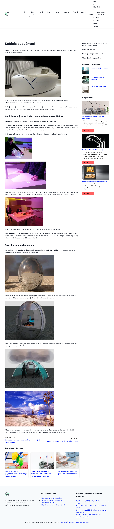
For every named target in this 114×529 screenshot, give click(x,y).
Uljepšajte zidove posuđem (91, 58)
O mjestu (64, 522)
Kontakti (71, 522)
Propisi (75, 12)
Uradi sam (57, 13)
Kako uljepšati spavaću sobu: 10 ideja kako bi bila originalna (95, 44)
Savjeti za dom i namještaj (45, 13)
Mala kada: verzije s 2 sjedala (99, 68)
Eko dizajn (32, 13)
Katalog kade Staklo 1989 (98, 86)
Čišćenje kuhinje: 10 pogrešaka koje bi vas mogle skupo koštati (16, 473)
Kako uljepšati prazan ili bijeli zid (93, 54)
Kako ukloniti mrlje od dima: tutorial (53, 505)
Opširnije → (87, 130)
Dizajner (66, 12)
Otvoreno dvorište (88, 49)
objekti (83, 12)
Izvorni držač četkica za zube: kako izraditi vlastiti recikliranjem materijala (41, 473)
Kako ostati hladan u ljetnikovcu (51, 500)
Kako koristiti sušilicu (48, 503)
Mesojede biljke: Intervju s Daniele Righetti (63, 441)
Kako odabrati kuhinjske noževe (51, 498)
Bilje (25, 12)
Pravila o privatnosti (81, 522)
